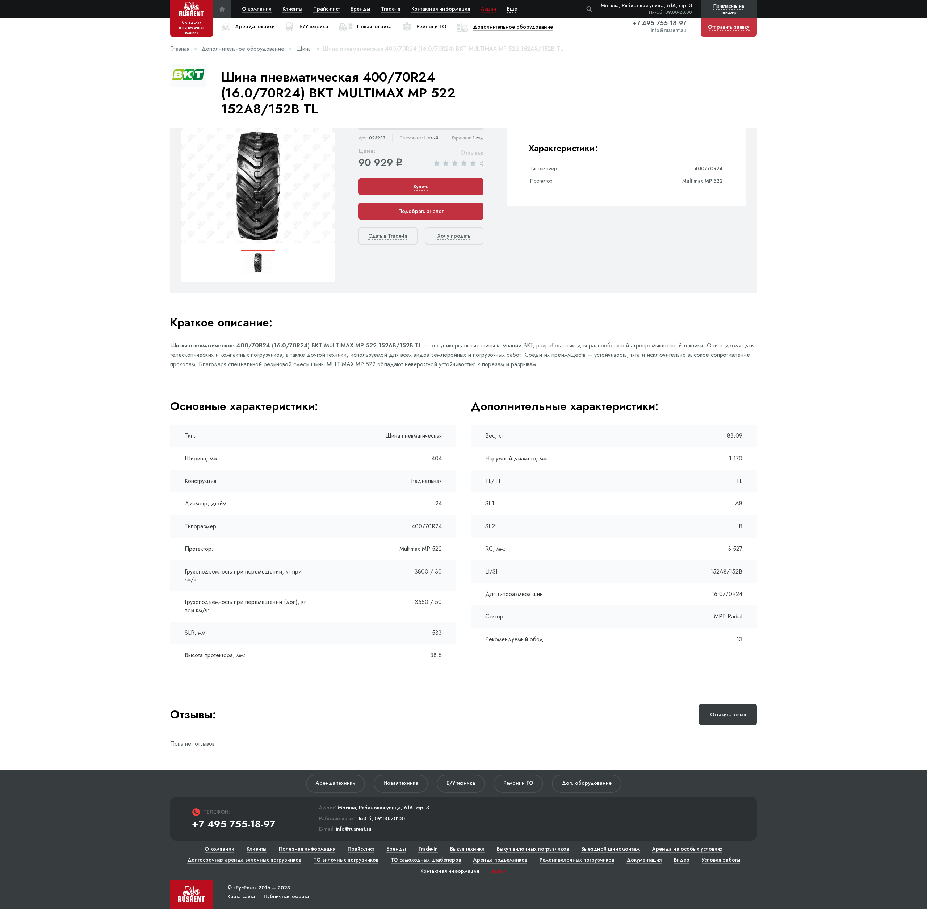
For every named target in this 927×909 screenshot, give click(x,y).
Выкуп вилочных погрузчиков (533, 848)
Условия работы (721, 859)
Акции (488, 8)
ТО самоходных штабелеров (426, 859)
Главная (179, 49)
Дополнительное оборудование (242, 49)
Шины (304, 49)
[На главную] (222, 9)
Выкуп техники (467, 848)
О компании (257, 8)
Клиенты (292, 8)
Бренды (360, 8)
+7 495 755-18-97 (659, 23)
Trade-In (390, 8)
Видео (681, 859)
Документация (644, 859)
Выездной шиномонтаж (610, 848)
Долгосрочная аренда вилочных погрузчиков (244, 859)
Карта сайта (241, 896)
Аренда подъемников (500, 859)
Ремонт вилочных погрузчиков (577, 859)
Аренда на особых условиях (687, 848)
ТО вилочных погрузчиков (346, 859)
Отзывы (471, 153)
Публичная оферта (286, 896)
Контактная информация (440, 8)
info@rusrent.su (668, 30)
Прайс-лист (326, 8)
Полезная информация (307, 848)
